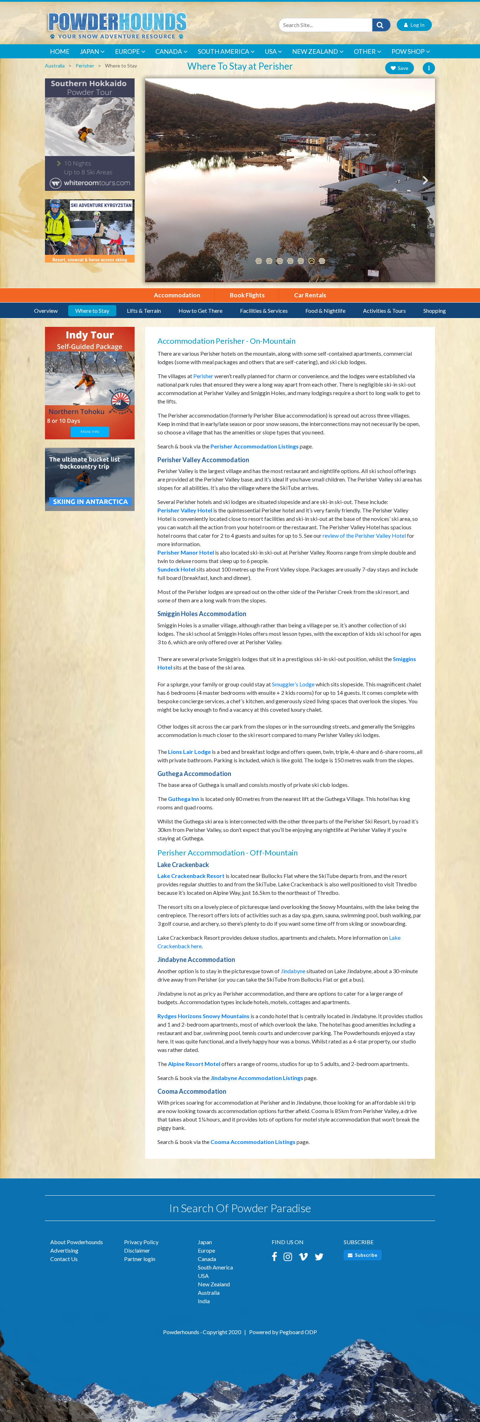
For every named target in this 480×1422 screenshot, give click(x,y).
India (204, 1301)
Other (365, 51)
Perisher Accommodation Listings (254, 446)
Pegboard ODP (298, 1332)
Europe (127, 51)
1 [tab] (258, 261)
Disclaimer (137, 1250)
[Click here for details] (90, 138)
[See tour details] (90, 234)
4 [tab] (290, 261)
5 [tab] (300, 261)
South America (223, 51)
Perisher (85, 66)
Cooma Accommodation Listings (253, 1141)
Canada (168, 51)
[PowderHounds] (140, 24)
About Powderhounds (76, 1242)
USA (271, 51)
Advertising (64, 1250)
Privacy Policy (141, 1242)
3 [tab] (279, 261)
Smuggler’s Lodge (293, 684)
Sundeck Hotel (176, 569)
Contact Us (64, 1258)
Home (60, 51)
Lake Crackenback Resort (191, 875)
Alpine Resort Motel (194, 1063)
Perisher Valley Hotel (184, 510)
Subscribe (365, 1255)
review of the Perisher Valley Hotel (364, 535)
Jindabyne (293, 971)
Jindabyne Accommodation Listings (256, 1077)
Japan (89, 51)
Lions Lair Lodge (189, 751)
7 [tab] (321, 261)
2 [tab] (269, 261)
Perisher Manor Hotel (185, 552)
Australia (55, 66)
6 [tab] (311, 261)
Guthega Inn (183, 798)
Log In (416, 25)
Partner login (139, 1258)
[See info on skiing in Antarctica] (90, 482)
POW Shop (407, 51)
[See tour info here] (90, 386)
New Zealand (315, 51)
